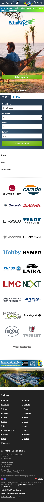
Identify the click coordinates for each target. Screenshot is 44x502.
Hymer (26, 418)
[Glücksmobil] (32, 237)
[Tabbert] (32, 332)
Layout (5, 132)
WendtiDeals (18, 90)
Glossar (18, 490)
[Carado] (32, 190)
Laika (26, 422)
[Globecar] (12, 237)
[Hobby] (12, 253)
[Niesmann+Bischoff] (12, 300)
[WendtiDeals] (22, 26)
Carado (26, 400)
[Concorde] (12, 206)
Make (4, 122)
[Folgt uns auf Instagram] (2, 479)
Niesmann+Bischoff (8, 430)
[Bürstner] (12, 190)
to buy (5, 97)
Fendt (26, 409)
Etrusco (5, 409)
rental (16, 97)
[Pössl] (32, 300)
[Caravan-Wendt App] (22, 367)
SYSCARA (22, 485)
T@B (4, 439)
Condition (6, 104)
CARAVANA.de (5, 487)
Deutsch (40, 479)
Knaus (4, 422)
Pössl (26, 430)
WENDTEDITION (20, 90)
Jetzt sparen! (22, 77)
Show (22, 143)
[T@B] (12, 332)
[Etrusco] (12, 222)
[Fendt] (32, 222)
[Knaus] (12, 269)
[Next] (32, 285)
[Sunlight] (32, 316)
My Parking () (18, 3)
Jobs (8, 490)
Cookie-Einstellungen (8, 497)
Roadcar (5, 435)
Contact (3, 490)
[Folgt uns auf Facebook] (5, 479)
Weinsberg (6, 443)
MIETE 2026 (22, 90)
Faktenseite (21, 493)
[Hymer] (32, 253)
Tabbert (26, 439)
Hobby (4, 418)
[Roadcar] (12, 316)
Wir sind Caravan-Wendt (25, 90)
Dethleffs (27, 405)
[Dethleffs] (32, 206)
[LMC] (12, 285)
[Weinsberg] (22, 347)
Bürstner (5, 400)
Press (13, 490)
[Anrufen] (12, 2)
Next (25, 426)
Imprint (3, 493)
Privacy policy (11, 493)
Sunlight (27, 435)
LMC (4, 426)
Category (6, 113)
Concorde (5, 405)
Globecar (5, 413)
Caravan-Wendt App (23, 90)
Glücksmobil (28, 413)
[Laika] (32, 269)
